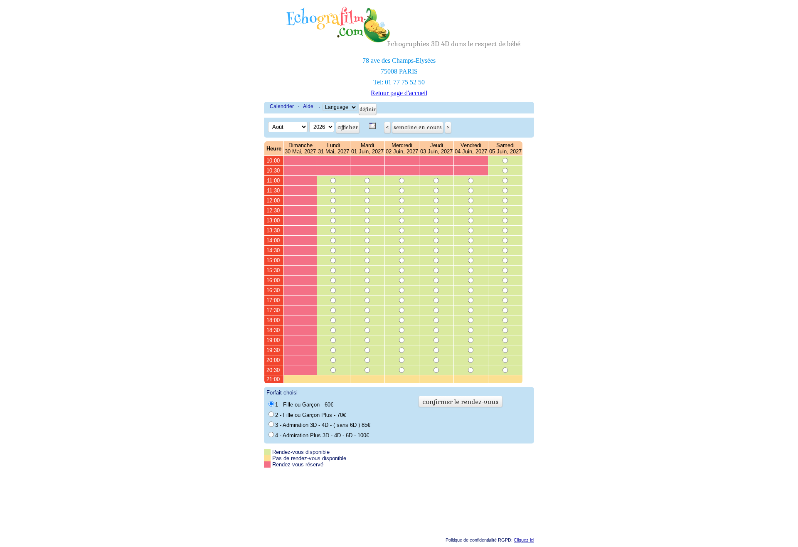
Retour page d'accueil (399, 92)
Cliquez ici (524, 539)
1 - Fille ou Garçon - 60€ (304, 405)
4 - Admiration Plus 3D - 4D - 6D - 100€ (322, 435)
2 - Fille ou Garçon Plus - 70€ (310, 415)
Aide (308, 106)
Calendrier (282, 106)
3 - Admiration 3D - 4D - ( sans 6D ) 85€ (322, 425)
